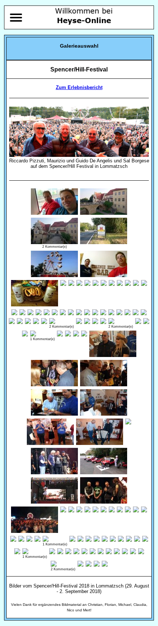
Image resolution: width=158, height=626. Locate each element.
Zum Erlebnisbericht (79, 87)
